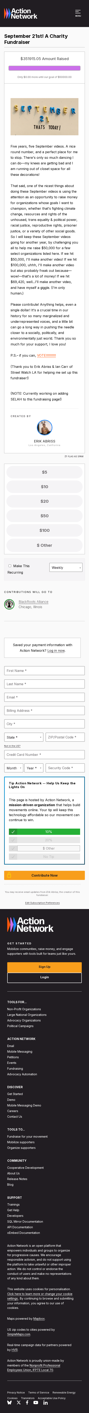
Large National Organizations (27, 1014)
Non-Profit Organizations (24, 1009)
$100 (45, 530)
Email (10, 1046)
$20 (45, 501)
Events (11, 1062)
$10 (44, 486)
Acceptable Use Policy (52, 1398)
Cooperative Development (25, 1167)
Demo (11, 1099)
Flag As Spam (75, 456)
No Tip (48, 857)
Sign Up (45, 966)
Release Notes (17, 1179)
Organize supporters (21, 1147)
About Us (13, 1173)
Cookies (12, 1398)
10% (48, 832)
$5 (44, 472)
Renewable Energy (64, 1392)
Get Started (15, 1094)
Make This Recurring (18, 569)
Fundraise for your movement (27, 1136)
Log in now (56, 650)
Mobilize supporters (21, 1142)
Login (44, 977)
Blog (10, 1184)
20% (48, 840)
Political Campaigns (20, 1026)
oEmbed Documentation (23, 1232)
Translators (28, 1398)
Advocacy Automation (22, 1074)
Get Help (13, 1210)
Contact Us (14, 1116)
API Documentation (20, 1227)
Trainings (13, 1204)
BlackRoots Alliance (33, 602)
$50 (45, 515)
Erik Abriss (44, 441)
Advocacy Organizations (24, 1020)
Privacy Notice (16, 1392)
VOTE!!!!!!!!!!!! (46, 355)
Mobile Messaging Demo (24, 1105)
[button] (78, 15)
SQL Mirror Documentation (25, 1221)
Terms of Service (38, 1392)
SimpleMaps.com (18, 1334)
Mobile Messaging (19, 1051)
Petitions (13, 1057)
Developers (15, 1215)
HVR (15, 1349)
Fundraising (15, 1068)
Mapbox (39, 1318)
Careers (12, 1111)
